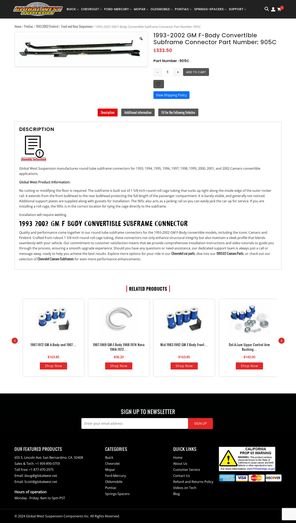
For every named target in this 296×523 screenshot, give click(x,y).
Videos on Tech (184, 488)
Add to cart (196, 72)
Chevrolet (90, 9)
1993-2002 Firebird (47, 26)
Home (17, 26)
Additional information (137, 112)
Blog (176, 494)
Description (107, 112)
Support (236, 9)
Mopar (139, 9)
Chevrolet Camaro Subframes (55, 258)
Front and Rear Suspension (76, 26)
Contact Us (181, 475)
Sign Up (200, 423)
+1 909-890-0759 (47, 463)
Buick (71, 9)
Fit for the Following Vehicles (178, 112)
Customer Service (186, 469)
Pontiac (182, 9)
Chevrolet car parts (183, 253)
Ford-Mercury (116, 9)
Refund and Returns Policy (193, 481)
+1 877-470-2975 (41, 469)
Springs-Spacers (209, 9)
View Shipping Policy (171, 95)
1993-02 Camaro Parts (229, 253)
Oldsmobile (160, 9)
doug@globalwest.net (40, 475)
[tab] (107, 112)
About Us (180, 463)
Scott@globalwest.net (40, 481)
